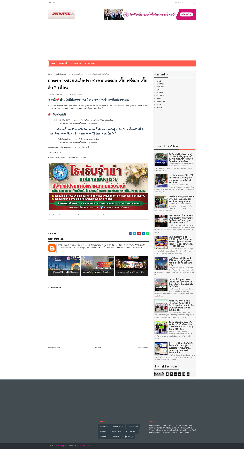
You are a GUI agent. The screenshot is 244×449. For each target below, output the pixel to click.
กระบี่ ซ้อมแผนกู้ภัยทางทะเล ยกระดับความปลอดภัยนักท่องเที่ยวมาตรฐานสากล (181, 199)
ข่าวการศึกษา (159, 84)
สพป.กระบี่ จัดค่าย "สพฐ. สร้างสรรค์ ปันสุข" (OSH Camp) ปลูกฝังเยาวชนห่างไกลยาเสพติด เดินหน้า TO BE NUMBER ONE (182, 305)
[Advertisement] (122, 42)
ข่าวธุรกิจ (157, 99)
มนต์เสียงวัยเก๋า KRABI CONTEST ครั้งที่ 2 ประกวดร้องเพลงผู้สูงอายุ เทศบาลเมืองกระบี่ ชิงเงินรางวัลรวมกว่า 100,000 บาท (181, 241)
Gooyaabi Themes (85, 446)
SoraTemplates (62, 446)
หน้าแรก (52, 2)
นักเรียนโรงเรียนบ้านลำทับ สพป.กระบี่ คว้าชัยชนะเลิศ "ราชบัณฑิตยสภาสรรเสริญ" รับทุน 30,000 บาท (181, 325)
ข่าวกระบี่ (157, 81)
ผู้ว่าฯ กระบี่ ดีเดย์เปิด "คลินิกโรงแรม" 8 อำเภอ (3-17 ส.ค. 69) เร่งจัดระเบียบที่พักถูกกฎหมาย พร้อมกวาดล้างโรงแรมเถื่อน (181, 348)
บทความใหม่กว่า (54, 348)
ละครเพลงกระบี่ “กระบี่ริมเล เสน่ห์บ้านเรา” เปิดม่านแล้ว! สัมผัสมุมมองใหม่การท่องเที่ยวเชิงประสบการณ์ (181, 219)
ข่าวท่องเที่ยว (159, 96)
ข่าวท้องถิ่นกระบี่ (77, 94)
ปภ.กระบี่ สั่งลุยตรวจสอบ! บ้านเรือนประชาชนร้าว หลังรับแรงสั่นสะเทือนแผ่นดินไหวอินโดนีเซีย (181, 283)
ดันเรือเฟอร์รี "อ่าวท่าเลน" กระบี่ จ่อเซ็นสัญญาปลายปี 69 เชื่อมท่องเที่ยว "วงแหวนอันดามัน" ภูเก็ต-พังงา (181, 157)
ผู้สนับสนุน (129, 436)
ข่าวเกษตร (158, 108)
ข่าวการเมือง (159, 87)
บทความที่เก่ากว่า (143, 348)
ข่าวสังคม (157, 105)
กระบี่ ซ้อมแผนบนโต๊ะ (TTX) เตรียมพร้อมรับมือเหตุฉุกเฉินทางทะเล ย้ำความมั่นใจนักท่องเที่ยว (181, 179)
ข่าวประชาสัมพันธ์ (161, 102)
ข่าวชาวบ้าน (76, 63)
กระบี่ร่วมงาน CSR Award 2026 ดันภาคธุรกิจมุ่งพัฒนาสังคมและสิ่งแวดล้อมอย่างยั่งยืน (181, 261)
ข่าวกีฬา (157, 90)
